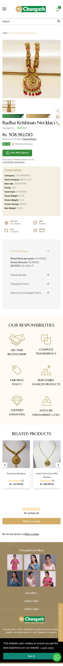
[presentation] (4, 465)
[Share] (58, 110)
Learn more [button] (47, 647)
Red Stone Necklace (16, 473)
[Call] (58, 123)
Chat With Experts (19, 152)
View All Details (29, 139)
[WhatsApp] (58, 116)
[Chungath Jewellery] (31, 9)
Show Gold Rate (60, 622)
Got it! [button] (31, 656)
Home (4, 33)
